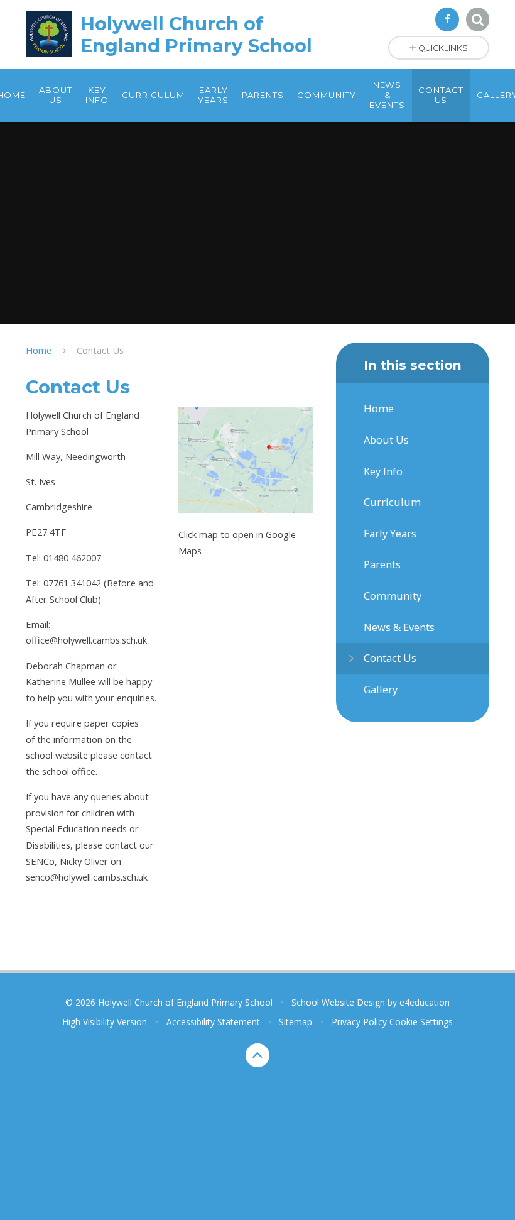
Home (39, 350)
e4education (424, 1002)
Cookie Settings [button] (421, 1022)
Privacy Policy (359, 1022)
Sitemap (295, 1022)
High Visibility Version (104, 1022)
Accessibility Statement (213, 1022)
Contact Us (100, 350)
